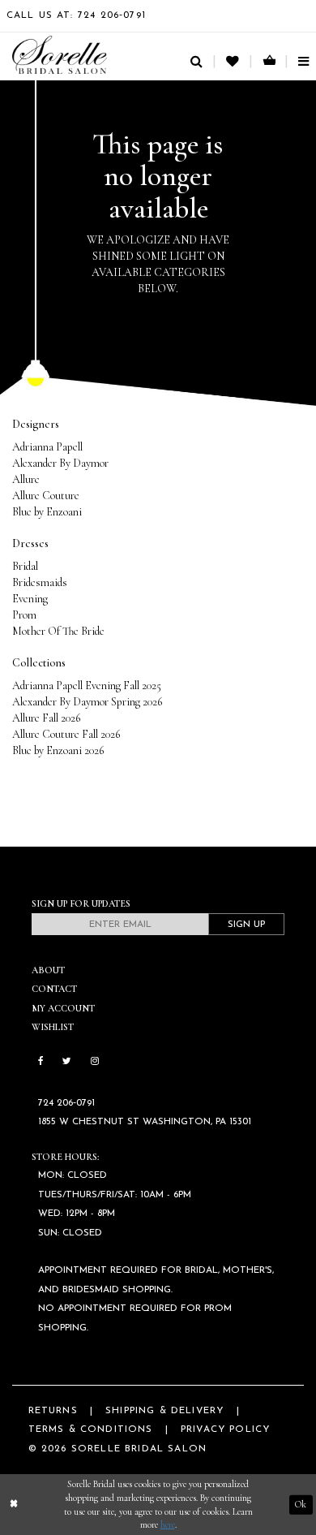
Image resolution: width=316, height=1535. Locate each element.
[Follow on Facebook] (41, 1061)
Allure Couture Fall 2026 (66, 734)
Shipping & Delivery (164, 1411)
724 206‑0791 (66, 1103)
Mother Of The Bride (58, 631)
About (48, 970)
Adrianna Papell (47, 447)
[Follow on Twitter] (67, 1061)
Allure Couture (45, 495)
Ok (300, 1504)
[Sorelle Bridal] (59, 55)
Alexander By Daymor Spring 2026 (87, 702)
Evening (30, 599)
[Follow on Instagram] (94, 1061)
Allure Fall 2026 (46, 718)
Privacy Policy (225, 1429)
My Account (63, 1008)
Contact (54, 988)
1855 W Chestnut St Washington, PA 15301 (144, 1122)
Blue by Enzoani (47, 512)
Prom (24, 615)
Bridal (25, 566)
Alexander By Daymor (60, 463)
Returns (53, 1411)
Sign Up (246, 924)
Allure (26, 479)
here (167, 1524)
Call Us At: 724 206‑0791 (76, 15)
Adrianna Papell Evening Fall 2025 (86, 685)
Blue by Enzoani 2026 (58, 750)
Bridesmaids (39, 582)
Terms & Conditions (90, 1429)
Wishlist (53, 1027)
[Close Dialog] (13, 1504)
